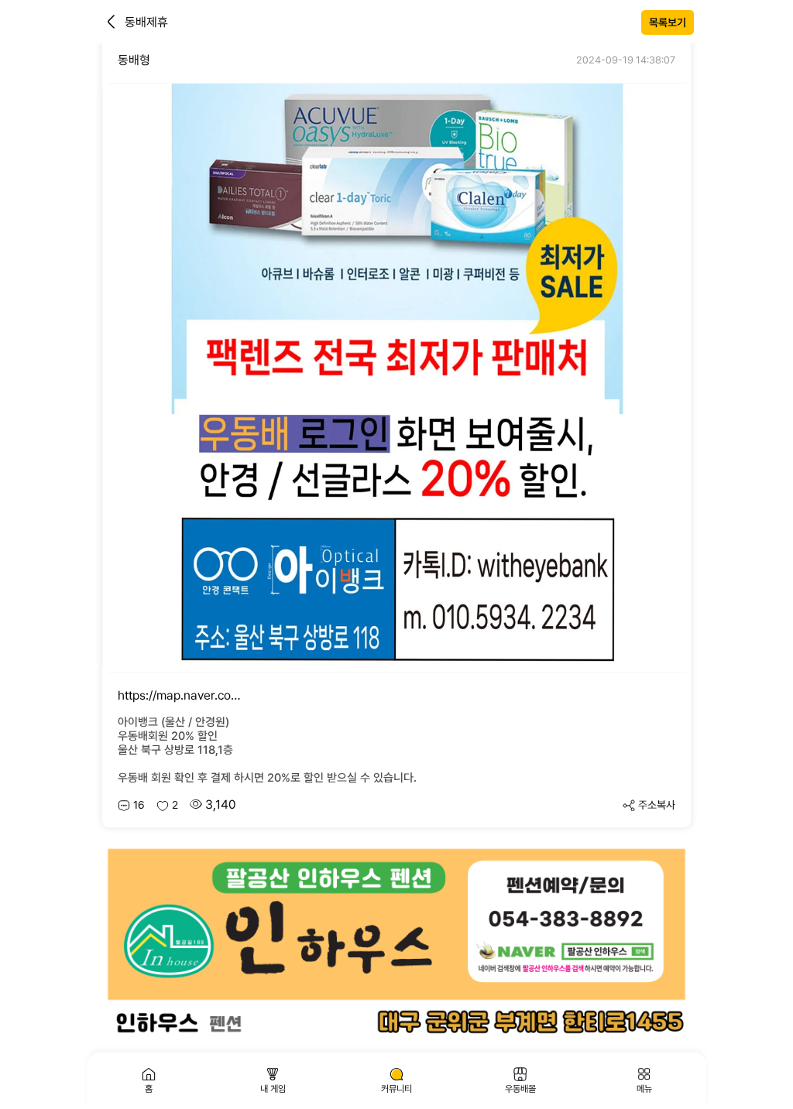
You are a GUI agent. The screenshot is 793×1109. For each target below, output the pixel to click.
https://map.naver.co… (179, 695)
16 (139, 805)
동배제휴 (146, 22)
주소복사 (656, 805)
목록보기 (667, 22)
